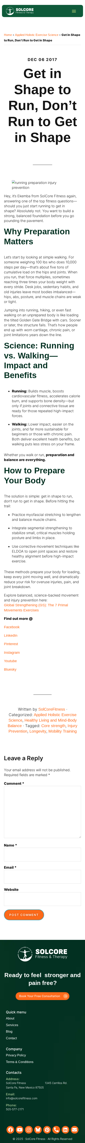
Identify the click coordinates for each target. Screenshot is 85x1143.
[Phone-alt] (56, 1129)
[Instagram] (28, 1129)
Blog (9, 1031)
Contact (11, 1038)
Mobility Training (62, 731)
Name (10, 845)
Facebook (12, 627)
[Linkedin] (65, 1129)
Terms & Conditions (19, 1062)
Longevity (37, 731)
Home (8, 34)
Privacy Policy (16, 1055)
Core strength (53, 726)
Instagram (12, 653)
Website (11, 889)
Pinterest (11, 644)
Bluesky (10, 669)
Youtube (10, 661)
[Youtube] (19, 1129)
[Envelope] (74, 1129)
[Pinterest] (47, 1129)
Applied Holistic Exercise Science (36, 34)
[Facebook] (10, 1129)
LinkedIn (10, 635)
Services (12, 1025)
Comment (14, 783)
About (10, 1018)
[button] (74, 11)
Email (10, 867)
